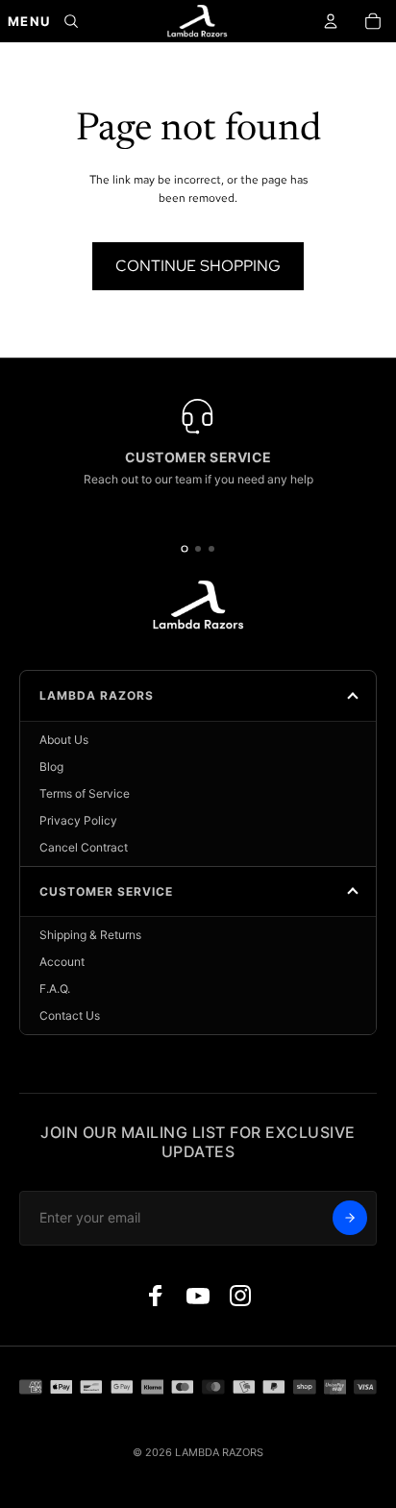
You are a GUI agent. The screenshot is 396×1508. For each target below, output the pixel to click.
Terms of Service (84, 793)
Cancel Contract (83, 847)
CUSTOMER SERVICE (106, 891)
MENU (29, 21)
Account (62, 961)
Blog (51, 766)
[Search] (71, 21)
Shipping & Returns (90, 934)
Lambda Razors (96, 695)
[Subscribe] (350, 1217)
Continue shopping (198, 266)
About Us (63, 739)
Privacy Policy (78, 820)
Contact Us (69, 1015)
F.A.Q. (54, 988)
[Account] (330, 21)
